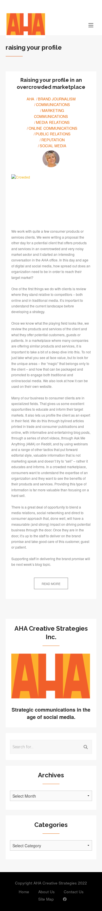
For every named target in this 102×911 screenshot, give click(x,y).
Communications (53, 104)
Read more (51, 583)
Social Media (53, 145)
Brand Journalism (57, 99)
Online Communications (53, 128)
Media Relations (53, 122)
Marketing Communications (51, 113)
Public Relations (53, 134)
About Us (46, 891)
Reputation (53, 139)
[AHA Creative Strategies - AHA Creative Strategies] (40, 25)
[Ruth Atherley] (51, 159)
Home (24, 891)
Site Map (46, 899)
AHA (30, 99)
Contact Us (74, 891)
